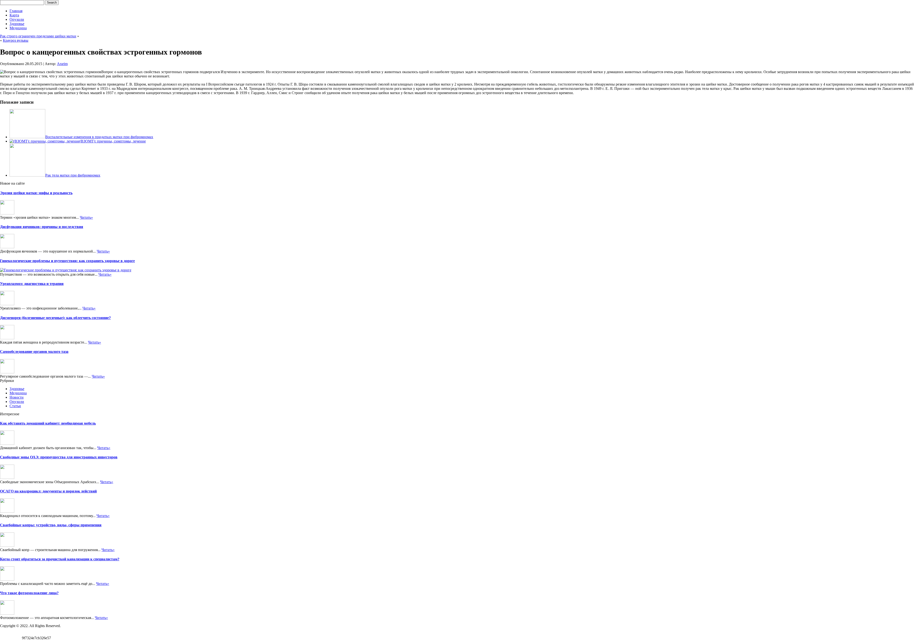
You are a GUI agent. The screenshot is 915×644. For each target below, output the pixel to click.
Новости (17, 397)
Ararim (62, 64)
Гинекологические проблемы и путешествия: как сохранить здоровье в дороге (67, 261)
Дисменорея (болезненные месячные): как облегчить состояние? (55, 318)
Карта (14, 15)
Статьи (15, 406)
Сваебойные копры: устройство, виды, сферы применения (51, 525)
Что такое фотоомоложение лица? (29, 593)
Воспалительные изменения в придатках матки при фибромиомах (99, 137)
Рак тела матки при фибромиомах (72, 175)
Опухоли (17, 19)
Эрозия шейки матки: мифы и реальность (36, 193)
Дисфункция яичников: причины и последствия (41, 227)
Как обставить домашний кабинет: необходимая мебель (48, 423)
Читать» (86, 217)
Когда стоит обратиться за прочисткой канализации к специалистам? (59, 559)
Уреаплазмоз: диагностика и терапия (32, 284)
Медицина (18, 28)
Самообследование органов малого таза (34, 352)
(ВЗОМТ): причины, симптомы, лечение (113, 141)
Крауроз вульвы (15, 40)
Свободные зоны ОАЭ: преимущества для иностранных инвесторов (58, 457)
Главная (16, 11)
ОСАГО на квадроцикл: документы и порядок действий (48, 491)
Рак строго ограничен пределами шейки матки (38, 36)
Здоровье (17, 24)
